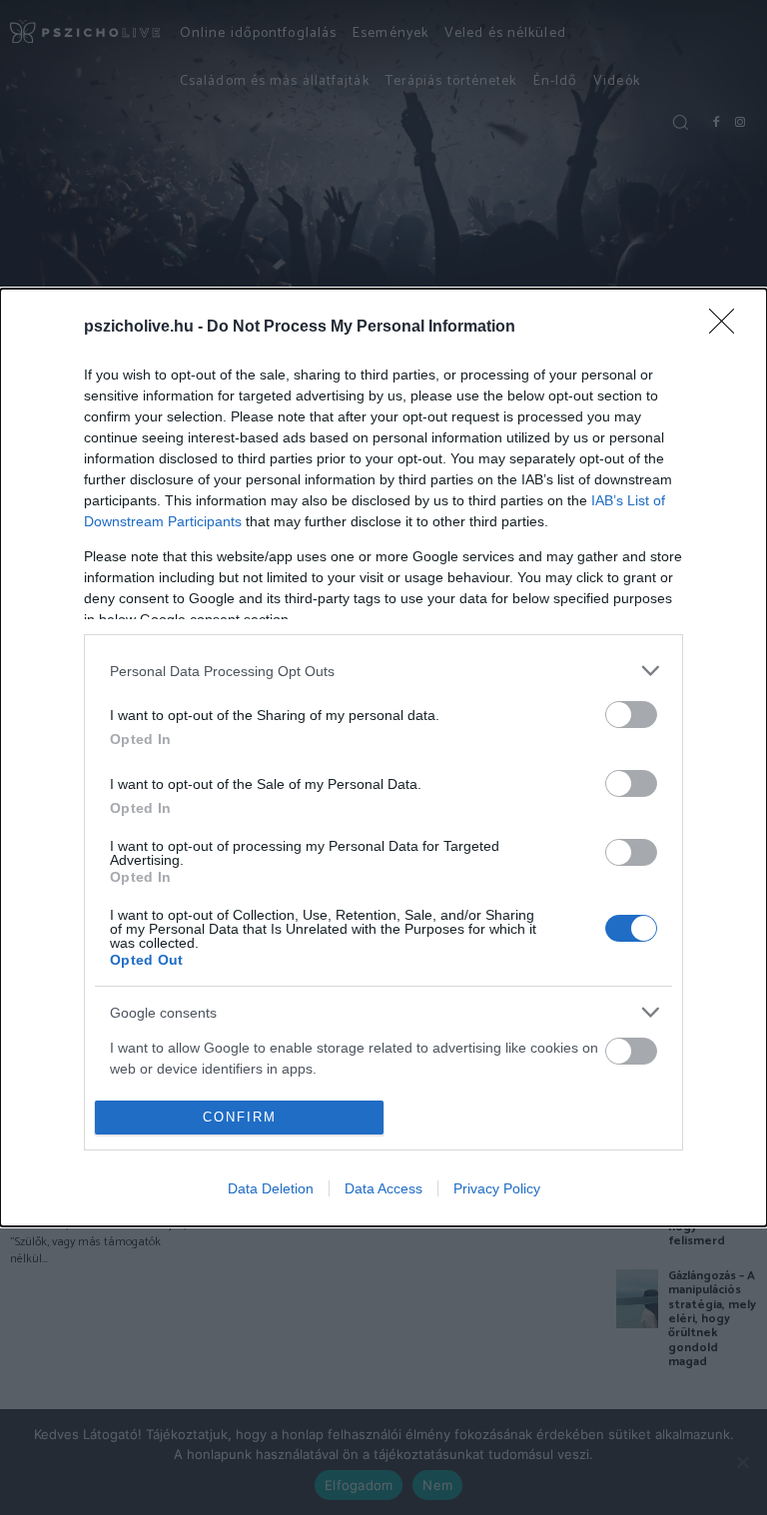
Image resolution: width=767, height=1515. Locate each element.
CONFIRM (240, 1117)
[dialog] (383, 757)
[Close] (728, 328)
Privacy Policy (496, 1188)
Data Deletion (271, 1188)
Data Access (383, 1188)
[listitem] (383, 670)
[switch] (631, 714)
